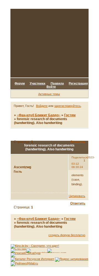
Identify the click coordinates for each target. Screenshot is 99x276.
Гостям (70, 115)
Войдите (42, 105)
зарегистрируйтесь (67, 105)
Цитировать (77, 196)
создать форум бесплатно (66, 235)
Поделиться (79, 157)
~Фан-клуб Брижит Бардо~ (39, 115)
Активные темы (49, 94)
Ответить (77, 142)
